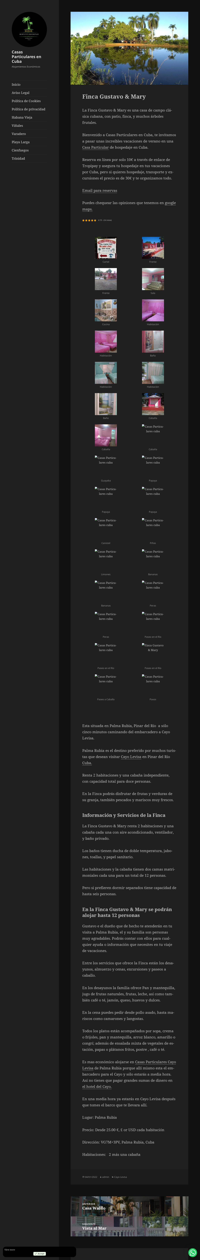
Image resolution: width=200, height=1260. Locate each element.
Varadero (19, 133)
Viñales (17, 125)
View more (9, 1249)
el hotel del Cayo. (97, 1086)
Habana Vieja (22, 117)
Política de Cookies (26, 101)
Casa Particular (95, 147)
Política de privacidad (28, 109)
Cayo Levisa (131, 756)
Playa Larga (21, 142)
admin (105, 1177)
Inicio (16, 84)
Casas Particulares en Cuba (26, 56)
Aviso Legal (20, 92)
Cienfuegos (20, 150)
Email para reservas (99, 190)
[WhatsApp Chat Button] (192, 1252)
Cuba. (87, 762)
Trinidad (18, 158)
